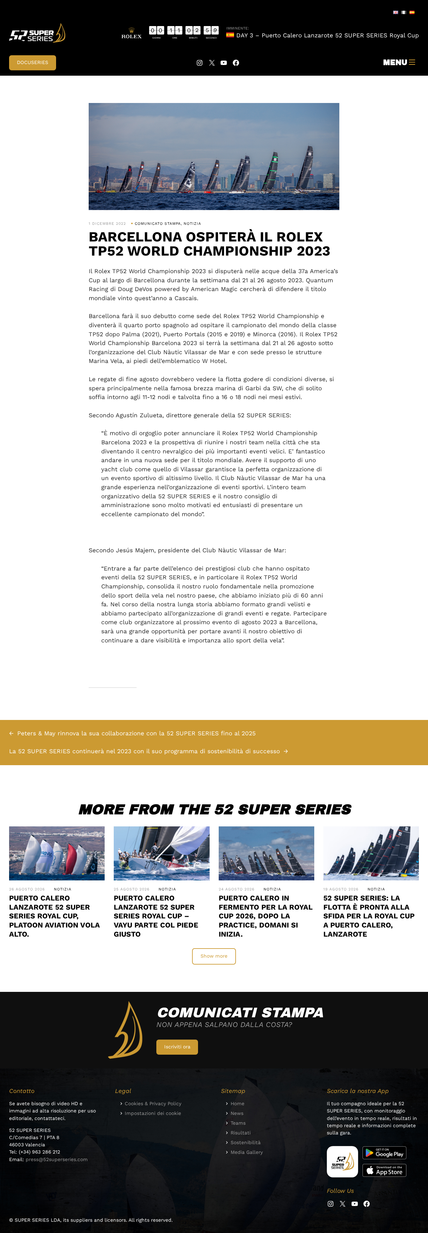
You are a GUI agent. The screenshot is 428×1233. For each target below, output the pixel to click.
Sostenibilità (246, 1142)
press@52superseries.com (57, 1159)
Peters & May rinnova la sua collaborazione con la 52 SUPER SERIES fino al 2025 (136, 733)
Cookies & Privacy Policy (153, 1103)
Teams (238, 1123)
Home (237, 1103)
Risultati (241, 1133)
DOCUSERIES (32, 62)
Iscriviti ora (177, 1047)
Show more (214, 956)
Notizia (192, 223)
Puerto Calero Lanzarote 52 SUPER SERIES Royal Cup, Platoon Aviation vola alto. (54, 916)
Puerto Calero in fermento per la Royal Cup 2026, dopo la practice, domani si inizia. (265, 916)
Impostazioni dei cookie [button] (153, 1113)
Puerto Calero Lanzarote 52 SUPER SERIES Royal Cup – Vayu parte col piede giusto (156, 916)
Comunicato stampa (158, 223)
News (237, 1113)
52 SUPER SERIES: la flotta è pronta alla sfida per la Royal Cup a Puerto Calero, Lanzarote (369, 916)
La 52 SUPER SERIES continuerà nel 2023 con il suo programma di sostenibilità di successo (144, 751)
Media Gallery (247, 1152)
